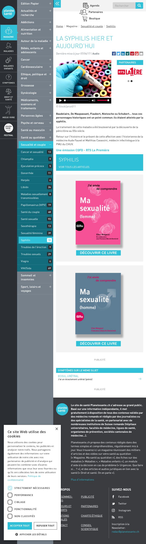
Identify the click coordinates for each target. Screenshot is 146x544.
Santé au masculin (33, 130)
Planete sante (8, 12)
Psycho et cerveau (32, 122)
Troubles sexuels (31, 254)
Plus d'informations (82, 479)
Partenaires (95, 11)
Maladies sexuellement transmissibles (34, 195)
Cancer (25, 59)
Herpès (25, 180)
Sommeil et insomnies (28, 277)
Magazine (8, 37)
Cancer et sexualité (32, 151)
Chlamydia (27, 159)
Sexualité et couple (33, 144)
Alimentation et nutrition (31, 31)
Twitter (122, 503)
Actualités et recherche (29, 12)
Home (59, 26)
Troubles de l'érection (33, 247)
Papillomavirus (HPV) (33, 204)
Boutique (94, 18)
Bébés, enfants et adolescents (32, 50)
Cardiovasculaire (32, 66)
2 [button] (132, 81)
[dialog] (32, 482)
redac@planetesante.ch (125, 531)
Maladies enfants (9, 67)
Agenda (94, 5)
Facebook (123, 496)
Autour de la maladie (34, 41)
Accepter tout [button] (19, 525)
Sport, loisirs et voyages (31, 288)
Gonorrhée (27, 173)
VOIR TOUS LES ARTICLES (74, 166)
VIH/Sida (26, 268)
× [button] (56, 429)
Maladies (9, 51)
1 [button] (128, 81)
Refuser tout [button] (45, 525)
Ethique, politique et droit (34, 76)
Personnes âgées (32, 115)
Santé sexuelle (29, 219)
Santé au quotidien (33, 137)
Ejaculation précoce (32, 166)
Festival (8, 135)
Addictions (27, 22)
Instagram (125, 510)
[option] (130, 71)
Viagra (25, 261)
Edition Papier (30, 3)
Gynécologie (28, 92)
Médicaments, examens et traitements (30, 104)
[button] (114, 53)
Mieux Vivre (8, 117)
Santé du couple (30, 211)
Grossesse (27, 85)
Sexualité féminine (32, 233)
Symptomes (8, 82)
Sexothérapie (28, 226)
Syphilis (25, 240)
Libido (24, 187)
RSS (120, 517)
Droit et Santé (8, 98)
